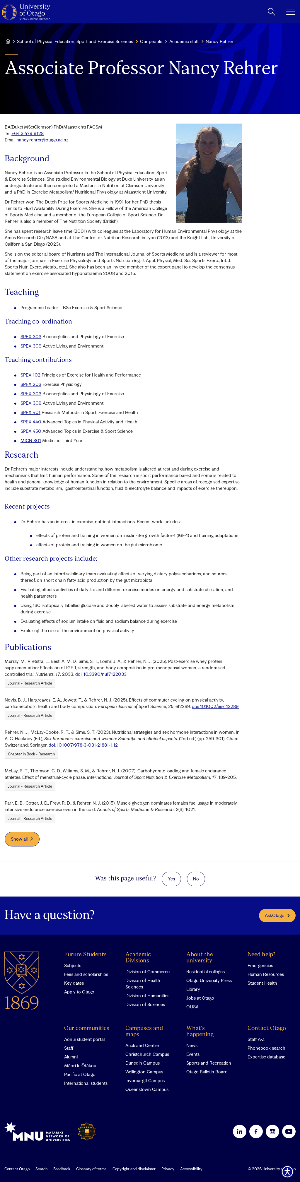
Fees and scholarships (86, 974)
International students (86, 1083)
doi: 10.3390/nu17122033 (101, 674)
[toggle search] (271, 11)
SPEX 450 (31, 431)
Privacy (167, 1169)
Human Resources (266, 974)
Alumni (71, 1056)
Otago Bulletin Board (207, 1071)
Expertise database (266, 1056)
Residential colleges (205, 971)
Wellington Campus (144, 1071)
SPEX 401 (30, 412)
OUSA (192, 1006)
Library (193, 989)
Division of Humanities (147, 995)
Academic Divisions (138, 958)
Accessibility (191, 1169)
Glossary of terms (91, 1169)
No (196, 878)
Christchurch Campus (147, 1054)
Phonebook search (266, 1048)
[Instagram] (272, 1131)
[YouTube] (289, 1131)
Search (41, 1169)
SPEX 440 (31, 421)
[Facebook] (256, 1131)
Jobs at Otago (200, 997)
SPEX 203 (31, 384)
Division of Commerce (147, 971)
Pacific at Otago (80, 1074)
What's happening (200, 1031)
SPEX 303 (31, 336)
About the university (199, 958)
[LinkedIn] (239, 1131)
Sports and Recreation (208, 1062)
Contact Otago (267, 1028)
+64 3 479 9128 (27, 133)
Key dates (74, 983)
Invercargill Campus (145, 1080)
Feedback (61, 1169)
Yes (171, 878)
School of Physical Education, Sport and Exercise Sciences (75, 41)
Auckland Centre (142, 1045)
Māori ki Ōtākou (80, 1065)
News (191, 1045)
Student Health (262, 983)
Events (193, 1054)
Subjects (72, 965)
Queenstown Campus (146, 1089)
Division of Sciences (145, 1004)
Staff (68, 1048)
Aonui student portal (84, 1039)
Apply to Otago (79, 991)
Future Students (85, 955)
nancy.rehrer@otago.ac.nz (42, 139)
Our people (151, 41)
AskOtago (274, 915)
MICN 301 (31, 440)
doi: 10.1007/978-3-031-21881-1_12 (83, 745)
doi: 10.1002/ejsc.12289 (215, 706)
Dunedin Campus (142, 1062)
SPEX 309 (31, 345)
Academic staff (184, 41)
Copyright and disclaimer (134, 1169)
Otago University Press (209, 980)
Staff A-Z (256, 1039)
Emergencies (260, 965)
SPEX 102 (30, 374)
